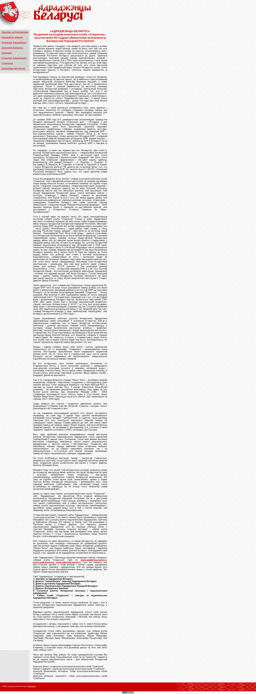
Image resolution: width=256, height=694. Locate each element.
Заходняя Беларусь (12, 47)
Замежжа (6, 53)
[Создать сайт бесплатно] (128, 692)
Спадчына (7, 63)
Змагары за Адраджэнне (15, 32)
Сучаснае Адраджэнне (14, 58)
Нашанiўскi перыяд (12, 37)
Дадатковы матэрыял (13, 68)
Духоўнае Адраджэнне (13, 42)
